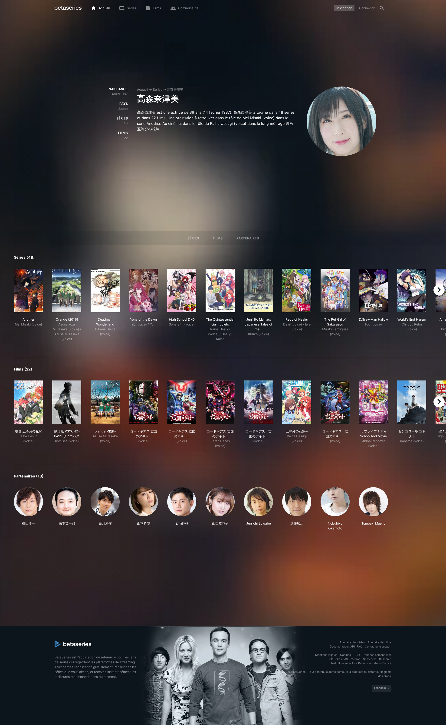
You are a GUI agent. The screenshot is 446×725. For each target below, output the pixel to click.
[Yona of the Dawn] (143, 290)
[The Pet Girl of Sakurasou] (335, 290)
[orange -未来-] (105, 402)
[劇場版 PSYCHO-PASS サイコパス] (66, 402)
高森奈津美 (175, 89)
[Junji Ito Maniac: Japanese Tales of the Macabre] (258, 290)
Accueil (142, 89)
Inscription (344, 8)
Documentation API (342, 646)
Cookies (345, 655)
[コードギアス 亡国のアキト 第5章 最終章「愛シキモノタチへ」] (258, 402)
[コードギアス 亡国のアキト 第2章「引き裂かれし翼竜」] (220, 402)
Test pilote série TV (343, 663)
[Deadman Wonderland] (105, 290)
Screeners (369, 659)
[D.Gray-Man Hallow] (373, 290)
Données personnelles (377, 655)
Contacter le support (378, 646)
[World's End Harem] (411, 290)
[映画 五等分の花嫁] (28, 402)
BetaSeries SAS (338, 659)
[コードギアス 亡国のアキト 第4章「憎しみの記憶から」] (335, 402)
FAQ (359, 646)
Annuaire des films (379, 642)
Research (385, 659)
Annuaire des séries (352, 642)
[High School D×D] (181, 290)
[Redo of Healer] (296, 290)
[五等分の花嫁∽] (296, 402)
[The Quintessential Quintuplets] (220, 290)
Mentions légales (326, 655)
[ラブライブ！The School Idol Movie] (373, 402)
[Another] (28, 290)
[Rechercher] (381, 8)
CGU (357, 655)
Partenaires (247, 238)
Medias (355, 659)
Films (218, 238)
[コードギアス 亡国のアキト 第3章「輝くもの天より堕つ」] (181, 402)
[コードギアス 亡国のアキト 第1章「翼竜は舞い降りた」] (143, 402)
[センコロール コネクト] (411, 402)
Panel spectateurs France (374, 663)
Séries (157, 89)
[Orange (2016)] (66, 290)
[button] (28, 509)
